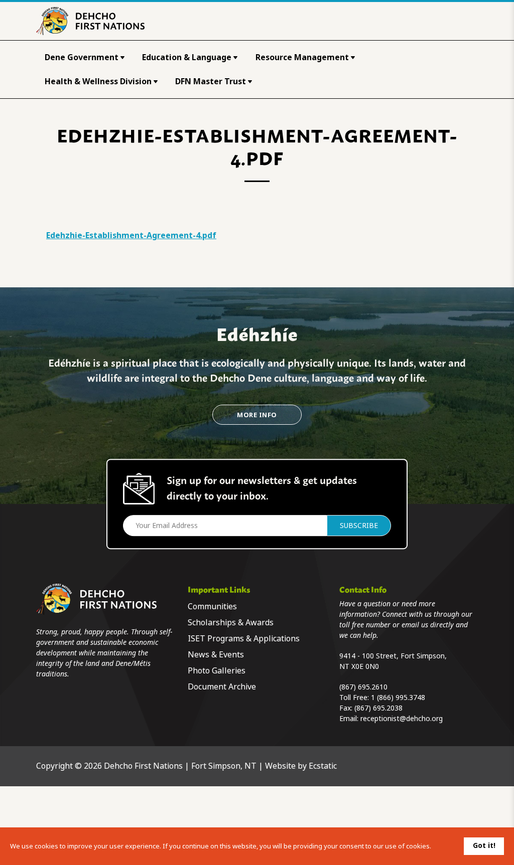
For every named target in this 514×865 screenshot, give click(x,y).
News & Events (216, 654)
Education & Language (186, 57)
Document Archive (222, 687)
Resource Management (302, 57)
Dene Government (81, 57)
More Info (257, 415)
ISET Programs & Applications (244, 638)
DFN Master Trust (210, 81)
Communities (212, 606)
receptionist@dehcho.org (401, 719)
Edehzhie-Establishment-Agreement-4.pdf (131, 235)
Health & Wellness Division (98, 81)
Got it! (484, 845)
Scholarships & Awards (231, 622)
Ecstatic (323, 766)
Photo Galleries (216, 670)
